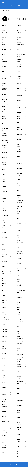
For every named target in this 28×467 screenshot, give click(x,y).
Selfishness (19, 247)
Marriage (19, 37)
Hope (3, 392)
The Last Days (20, 357)
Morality (19, 64)
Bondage (4, 96)
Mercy (18, 47)
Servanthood (20, 253)
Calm (3, 111)
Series (11, 19)
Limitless (4, 454)
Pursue (18, 144)
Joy (2, 428)
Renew (18, 175)
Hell (3, 377)
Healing (3, 363)
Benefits (4, 81)
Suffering (19, 319)
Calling (3, 109)
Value (18, 407)
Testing (18, 336)
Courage (4, 162)
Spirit (18, 287)
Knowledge (4, 440)
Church (3, 126)
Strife (18, 309)
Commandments (5, 138)
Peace (18, 90)
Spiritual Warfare (21, 290)
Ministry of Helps (21, 54)
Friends (3, 309)
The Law (19, 359)
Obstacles (19, 71)
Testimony (19, 333)
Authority (4, 68)
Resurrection (20, 200)
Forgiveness (4, 297)
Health (3, 365)
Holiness (4, 384)
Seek (18, 237)
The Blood (19, 345)
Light (3, 452)
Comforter (4, 135)
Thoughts (19, 366)
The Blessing (20, 343)
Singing (18, 270)
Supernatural (20, 321)
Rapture (18, 146)
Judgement (4, 432)
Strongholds (19, 312)
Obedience (19, 68)
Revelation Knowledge (19, 205)
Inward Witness (5, 421)
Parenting (19, 83)
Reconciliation (20, 161)
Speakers (17, 19)
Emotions (4, 230)
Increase (4, 404)
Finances (4, 283)
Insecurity (4, 411)
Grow (3, 351)
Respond (19, 195)
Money (18, 61)
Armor (3, 56)
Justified (4, 435)
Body (3, 92)
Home (3, 10)
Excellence (4, 247)
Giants (3, 317)
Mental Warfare (20, 44)
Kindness (4, 437)
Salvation (19, 223)
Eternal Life (4, 242)
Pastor (18, 85)
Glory (3, 326)
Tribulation (19, 386)
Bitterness (4, 83)
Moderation (19, 59)
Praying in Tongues (19, 119)
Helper (3, 382)
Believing (4, 78)
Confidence (4, 157)
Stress (18, 307)
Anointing (4, 49)
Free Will (4, 305)
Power (18, 107)
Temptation (19, 329)
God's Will (4, 338)
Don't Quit (4, 222)
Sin (17, 268)
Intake (3, 414)
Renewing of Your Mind (19, 178)
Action (3, 30)
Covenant (4, 164)
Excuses (3, 249)
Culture (3, 167)
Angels (3, 44)
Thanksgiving (20, 341)
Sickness (19, 263)
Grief (3, 346)
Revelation (19, 202)
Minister (19, 51)
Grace (3, 343)
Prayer (18, 116)
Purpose (19, 141)
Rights (18, 211)
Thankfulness (20, 338)
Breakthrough (5, 104)
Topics (10, 10)
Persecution (19, 95)
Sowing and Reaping (19, 278)
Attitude (4, 66)
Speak (18, 281)
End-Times (4, 237)
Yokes (18, 456)
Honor (3, 389)
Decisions (4, 179)
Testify (18, 331)
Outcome (19, 78)
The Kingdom (20, 354)
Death (3, 174)
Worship (19, 449)
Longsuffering (20, 27)
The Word (19, 364)
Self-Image (19, 245)
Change (3, 116)
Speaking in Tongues (19, 284)
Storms (18, 302)
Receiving (19, 158)
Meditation (19, 42)
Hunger (3, 397)
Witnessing (19, 436)
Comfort (4, 133)
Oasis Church (6, 2)
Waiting (18, 419)
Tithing (18, 373)
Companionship (5, 142)
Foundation (4, 300)
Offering (19, 76)
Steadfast (19, 295)
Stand (18, 292)
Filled (3, 280)
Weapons (19, 427)
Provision (19, 139)
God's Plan (4, 334)
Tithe (18, 371)
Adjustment (4, 32)
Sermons (6, 10)
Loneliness (19, 25)
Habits (3, 355)
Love (18, 30)
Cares (3, 113)
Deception (4, 176)
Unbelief (19, 395)
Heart (3, 372)
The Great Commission (19, 351)
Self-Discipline (20, 242)
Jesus (3, 426)
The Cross (19, 348)
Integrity (4, 416)
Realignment (20, 149)
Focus (3, 292)
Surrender (19, 324)
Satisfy (18, 230)
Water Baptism (20, 424)
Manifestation (20, 35)
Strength (19, 304)
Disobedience (5, 215)
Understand (19, 398)
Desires (3, 193)
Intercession (4, 418)
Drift (3, 227)
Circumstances (5, 128)
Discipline (4, 210)
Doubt (3, 225)
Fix (2, 288)
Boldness (4, 94)
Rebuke (18, 153)
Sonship (18, 273)
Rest (18, 197)
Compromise (5, 150)
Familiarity (4, 263)
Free (3, 302)
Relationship (19, 173)
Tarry (18, 326)
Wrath (18, 451)
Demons (4, 188)
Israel (3, 423)
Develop (4, 198)
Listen (3, 457)
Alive (3, 42)
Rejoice (4, 430)
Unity (18, 403)
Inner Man (4, 409)
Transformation (20, 378)
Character (4, 118)
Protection (19, 136)
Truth (18, 393)
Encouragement (5, 234)
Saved (18, 233)
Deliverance (4, 186)
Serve (18, 256)
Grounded (4, 348)
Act (2, 27)
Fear (3, 273)
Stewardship (19, 297)
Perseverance (20, 97)
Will (18, 429)
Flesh (3, 290)
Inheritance (4, 406)
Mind (18, 49)
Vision (18, 417)
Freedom (4, 307)
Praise (18, 110)
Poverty (18, 105)
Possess (18, 102)
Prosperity (19, 134)
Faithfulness (4, 261)
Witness (19, 434)
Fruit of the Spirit (6, 314)
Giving (3, 324)
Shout (18, 260)
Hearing (3, 370)
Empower (4, 232)
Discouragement (5, 213)
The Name (19, 361)
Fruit (3, 312)
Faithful (3, 259)
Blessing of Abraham (4, 89)
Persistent (19, 100)
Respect (18, 192)
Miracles (19, 56)
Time (18, 369)
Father (3, 268)
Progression (19, 129)
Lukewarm (19, 32)
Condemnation (5, 152)
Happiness (4, 358)
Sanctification (20, 225)
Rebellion (19, 151)
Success (18, 316)
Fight (3, 278)
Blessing (4, 85)
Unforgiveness (20, 400)
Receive (18, 156)
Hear (3, 368)
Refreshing (19, 168)
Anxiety (3, 54)
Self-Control (19, 240)
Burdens (3, 106)
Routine (18, 218)
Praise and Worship (19, 113)
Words (18, 441)
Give (3, 322)
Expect (3, 251)
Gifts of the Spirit (6, 319)
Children (4, 121)
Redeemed (19, 163)
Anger (3, 47)
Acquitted (4, 25)
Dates (23, 19)
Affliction (4, 37)
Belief (3, 73)
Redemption (19, 166)
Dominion (4, 220)
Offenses (19, 73)
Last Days (4, 445)
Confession (4, 155)
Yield (18, 453)
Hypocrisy (4, 399)
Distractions (4, 217)
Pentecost (19, 93)
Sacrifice (19, 220)
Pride (18, 122)
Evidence (4, 244)
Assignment (4, 61)
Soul (18, 275)
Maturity (19, 39)
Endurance (4, 239)
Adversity (4, 35)
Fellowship (4, 276)
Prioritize (19, 127)
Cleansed (4, 130)
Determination (5, 196)
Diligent (3, 201)
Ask (2, 59)
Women (18, 439)
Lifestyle (4, 449)
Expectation (4, 254)
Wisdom (19, 432)
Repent (18, 185)
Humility (4, 394)
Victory (18, 415)
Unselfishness (20, 405)
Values (18, 410)
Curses (3, 169)
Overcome (19, 81)
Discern (3, 203)
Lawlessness (4, 447)
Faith (3, 256)
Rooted (18, 216)
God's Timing (5, 336)
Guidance (4, 353)
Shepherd (19, 258)
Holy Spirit (4, 387)
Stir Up (18, 299)
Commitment (5, 140)
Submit (18, 314)
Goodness (4, 341)
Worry (18, 446)
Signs (18, 265)
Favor (3, 271)
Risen (18, 213)
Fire (3, 285)
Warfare (19, 422)
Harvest (3, 360)
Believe (3, 76)
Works (18, 444)
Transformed (20, 381)
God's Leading (5, 329)
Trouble (18, 388)
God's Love (4, 331)
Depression (4, 191)
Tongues (19, 376)
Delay (3, 184)
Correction (4, 159)
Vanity (18, 412)
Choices (3, 123)
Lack (3, 442)
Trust (18, 390)
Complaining (4, 147)
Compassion (4, 145)
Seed (18, 235)
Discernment (5, 205)
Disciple (3, 208)
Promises (19, 132)
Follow (3, 295)
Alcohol (3, 39)
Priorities (19, 124)
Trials (18, 383)
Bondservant (5, 99)
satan (18, 228)
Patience (19, 88)
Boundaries (4, 101)
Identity (3, 401)
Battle (3, 71)
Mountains (19, 66)
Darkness (4, 171)
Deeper (3, 181)
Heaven (3, 375)
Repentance (19, 188)
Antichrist (4, 51)
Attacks (3, 64)
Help (3, 380)
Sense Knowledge (19, 250)
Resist (18, 190)
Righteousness (20, 208)
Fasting (3, 266)
